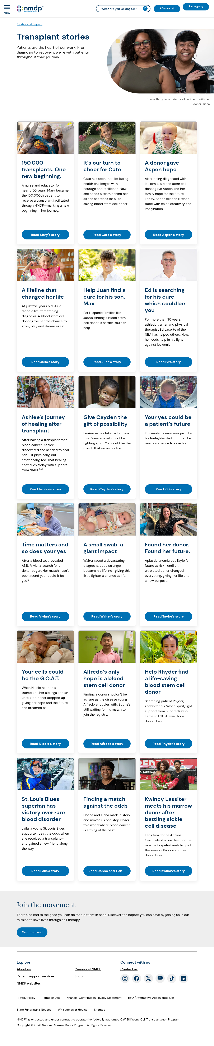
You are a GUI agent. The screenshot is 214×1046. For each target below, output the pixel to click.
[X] (148, 978)
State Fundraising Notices (34, 1009)
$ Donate (169, 8)
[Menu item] (30, 9)
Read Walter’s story (107, 616)
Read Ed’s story (168, 362)
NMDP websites (29, 983)
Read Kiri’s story (168, 489)
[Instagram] (125, 978)
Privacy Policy (26, 998)
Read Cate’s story (107, 235)
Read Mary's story (45, 235)
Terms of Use (51, 998)
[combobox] (123, 8)
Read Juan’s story (107, 362)
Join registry (199, 6)
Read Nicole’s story (45, 744)
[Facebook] (136, 978)
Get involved (32, 932)
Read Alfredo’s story (107, 744)
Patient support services (36, 976)
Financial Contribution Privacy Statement (93, 998)
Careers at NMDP (88, 969)
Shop (79, 976)
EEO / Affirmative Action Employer (151, 998)
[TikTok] (171, 978)
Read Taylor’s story (168, 616)
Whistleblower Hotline (72, 1009)
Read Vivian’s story (45, 616)
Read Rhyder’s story (169, 744)
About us (24, 969)
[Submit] (145, 8)
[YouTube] (160, 978)
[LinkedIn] (183, 978)
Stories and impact (29, 24)
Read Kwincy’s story (168, 871)
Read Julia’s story (45, 362)
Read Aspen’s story (168, 235)
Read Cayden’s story (107, 489)
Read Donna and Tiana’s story (109, 871)
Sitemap (99, 1009)
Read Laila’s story (45, 871)
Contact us (129, 969)
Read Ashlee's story (45, 489)
